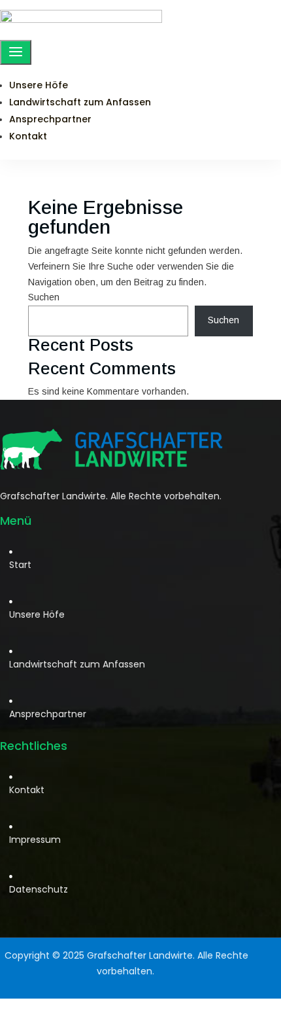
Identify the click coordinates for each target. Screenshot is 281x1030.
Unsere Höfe (38, 85)
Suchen (43, 297)
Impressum (35, 839)
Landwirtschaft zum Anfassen (80, 102)
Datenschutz (38, 889)
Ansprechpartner (50, 119)
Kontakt (28, 136)
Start (20, 564)
